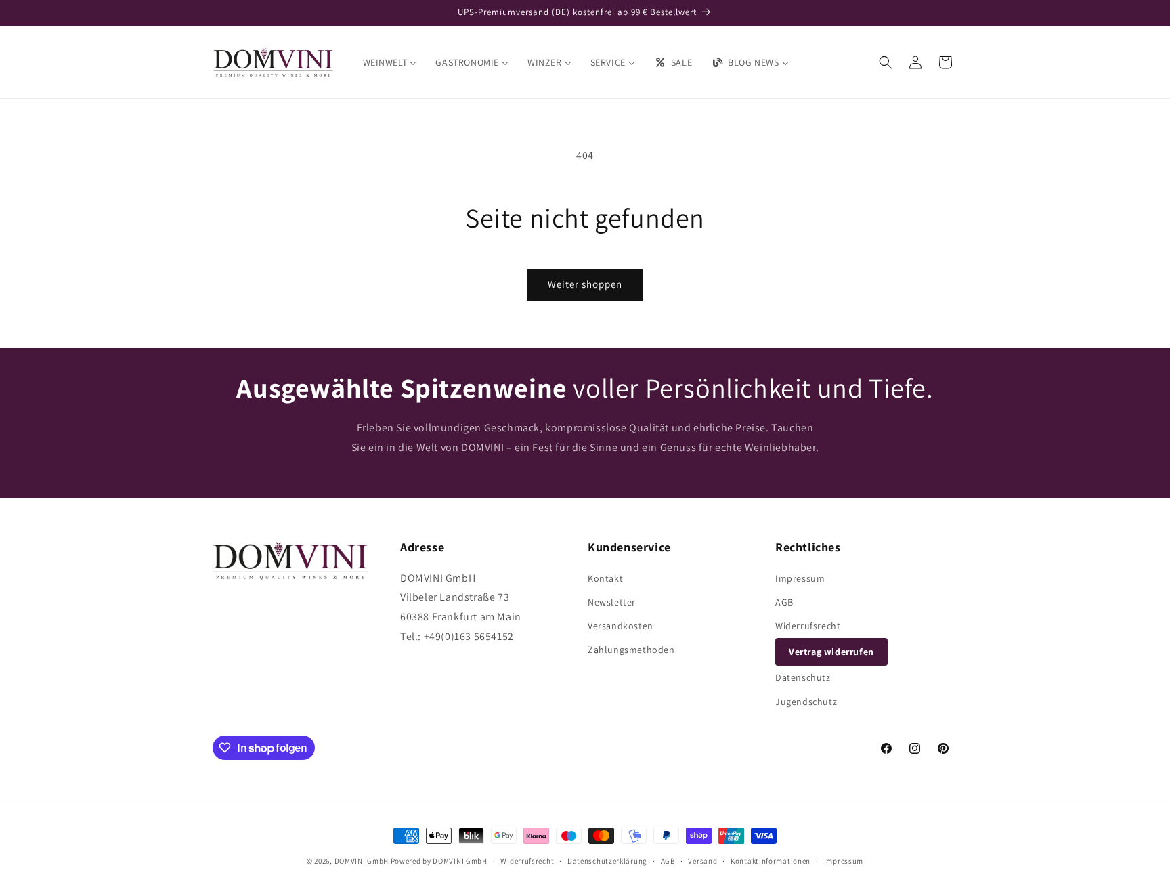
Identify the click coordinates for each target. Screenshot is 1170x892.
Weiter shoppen (585, 284)
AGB (784, 602)
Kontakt (605, 578)
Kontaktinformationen (770, 861)
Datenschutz (803, 677)
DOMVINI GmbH (361, 861)
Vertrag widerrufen (831, 651)
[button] (886, 62)
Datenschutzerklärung (607, 861)
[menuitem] (390, 62)
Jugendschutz (806, 702)
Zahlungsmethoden (631, 649)
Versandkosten (620, 626)
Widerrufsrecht (807, 626)
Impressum (800, 578)
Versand (702, 861)
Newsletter (612, 602)
